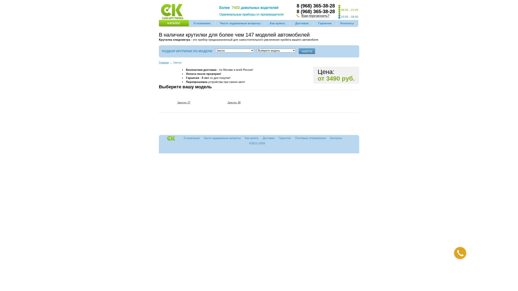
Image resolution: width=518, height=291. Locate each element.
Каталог (173, 23)
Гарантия (324, 23)
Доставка (302, 23)
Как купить (277, 23)
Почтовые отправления (310, 138)
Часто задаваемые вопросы (240, 23)
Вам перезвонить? (315, 16)
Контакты (347, 23)
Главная (164, 62)
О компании (202, 23)
